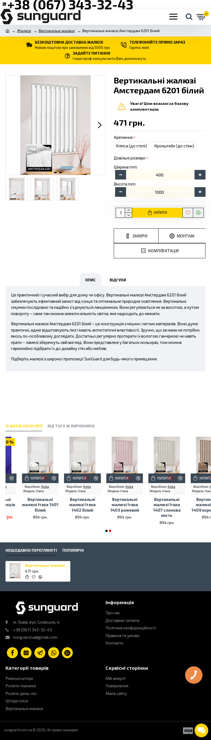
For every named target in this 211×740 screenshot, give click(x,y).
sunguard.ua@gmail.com (34, 637)
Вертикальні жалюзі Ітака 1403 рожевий (108, 504)
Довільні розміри (129, 157)
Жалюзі (24, 30)
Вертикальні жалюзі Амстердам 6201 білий (47, 565)
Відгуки (118, 280)
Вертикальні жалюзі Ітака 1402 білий (66, 504)
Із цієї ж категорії (23, 426)
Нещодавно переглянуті (31, 550)
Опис (90, 280)
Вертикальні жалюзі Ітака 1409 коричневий (192, 504)
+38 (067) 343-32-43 (32, 629)
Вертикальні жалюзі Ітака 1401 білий (23, 504)
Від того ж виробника (71, 426)
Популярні (73, 550)
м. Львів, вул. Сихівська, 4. (36, 622)
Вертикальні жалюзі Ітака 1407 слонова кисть (150, 507)
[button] (11, 125)
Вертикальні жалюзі (57, 30)
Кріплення (123, 137)
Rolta (28, 486)
